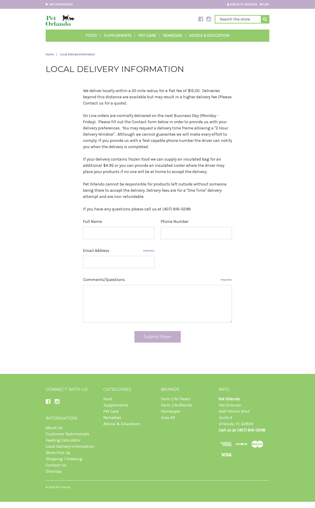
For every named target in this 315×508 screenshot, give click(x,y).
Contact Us (56, 465)
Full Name (92, 221)
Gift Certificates (60, 4)
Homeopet (170, 411)
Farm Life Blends (176, 405)
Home (50, 54)
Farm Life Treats (175, 398)
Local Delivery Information (77, 54)
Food (91, 35)
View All (168, 417)
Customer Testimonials (67, 433)
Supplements (117, 35)
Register (251, 4)
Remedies (172, 35)
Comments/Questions (157, 279)
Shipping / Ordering (64, 458)
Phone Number (174, 221)
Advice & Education (209, 35)
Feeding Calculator (63, 440)
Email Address (119, 250)
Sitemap (54, 471)
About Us (54, 427)
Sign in (234, 4)
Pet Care (147, 35)
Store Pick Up (58, 452)
